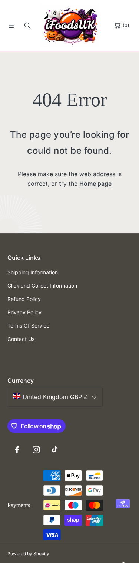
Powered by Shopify (28, 553)
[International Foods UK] (69, 25)
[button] (11, 25)
